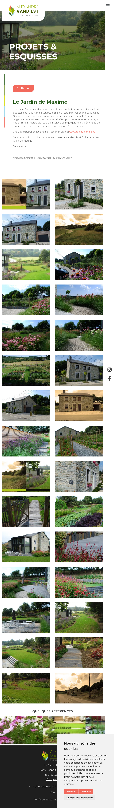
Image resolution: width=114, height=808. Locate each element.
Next (107, 730)
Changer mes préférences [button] (79, 797)
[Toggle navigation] (108, 5)
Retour (25, 88)
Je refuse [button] (86, 791)
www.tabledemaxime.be (82, 131)
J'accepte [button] (71, 791)
